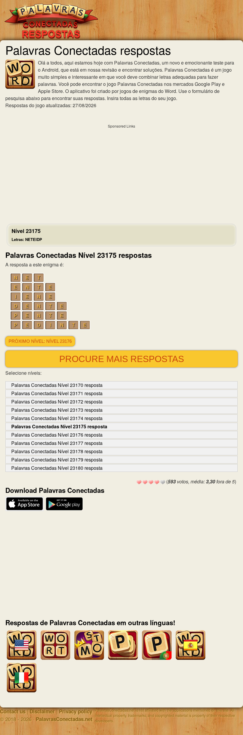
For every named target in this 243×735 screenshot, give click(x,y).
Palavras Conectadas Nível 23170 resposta (57, 385)
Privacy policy (75, 711)
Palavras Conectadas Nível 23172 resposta (57, 401)
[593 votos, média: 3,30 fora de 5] (139, 482)
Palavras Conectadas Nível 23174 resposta (57, 418)
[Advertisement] (121, 172)
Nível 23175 (27, 234)
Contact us (12, 711)
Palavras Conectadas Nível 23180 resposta (57, 467)
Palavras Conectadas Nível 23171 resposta (57, 393)
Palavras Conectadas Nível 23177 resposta (57, 443)
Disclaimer (42, 711)
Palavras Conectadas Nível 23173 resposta (57, 409)
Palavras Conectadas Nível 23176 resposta (57, 434)
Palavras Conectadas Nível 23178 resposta (57, 451)
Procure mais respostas (121, 359)
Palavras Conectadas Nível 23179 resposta (57, 459)
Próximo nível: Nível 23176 (40, 341)
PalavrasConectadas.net (64, 719)
